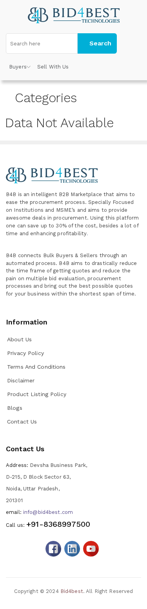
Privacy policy (25, 353)
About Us (19, 339)
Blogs (14, 408)
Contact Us (22, 421)
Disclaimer (20, 380)
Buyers (18, 67)
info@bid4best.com (39, 512)
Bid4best (71, 591)
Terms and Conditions (36, 367)
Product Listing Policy (36, 394)
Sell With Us (53, 67)
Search (100, 43)
